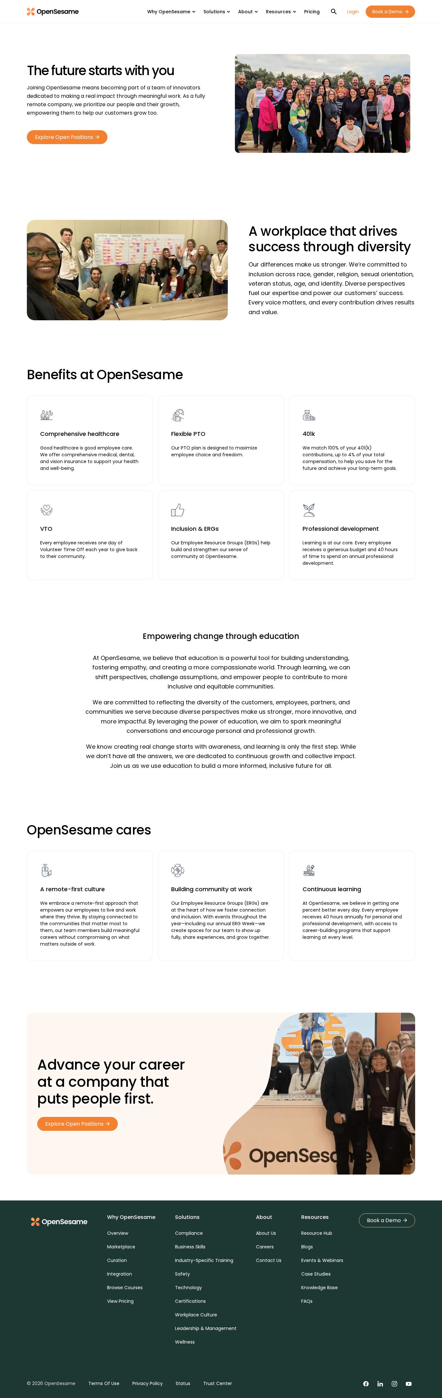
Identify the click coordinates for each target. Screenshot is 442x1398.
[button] (171, 11)
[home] (53, 12)
